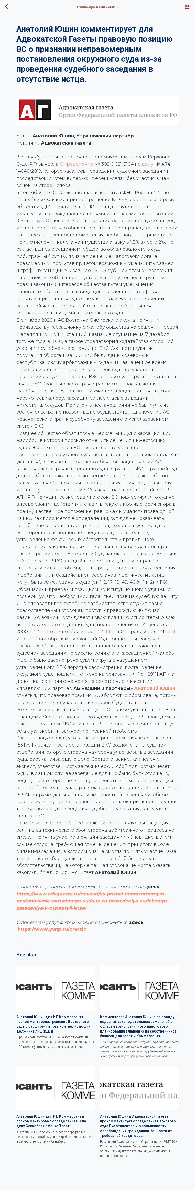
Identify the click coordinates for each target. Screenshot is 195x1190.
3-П (171, 631)
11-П (108, 631)
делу (147, 164)
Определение (76, 164)
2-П (44, 631)
